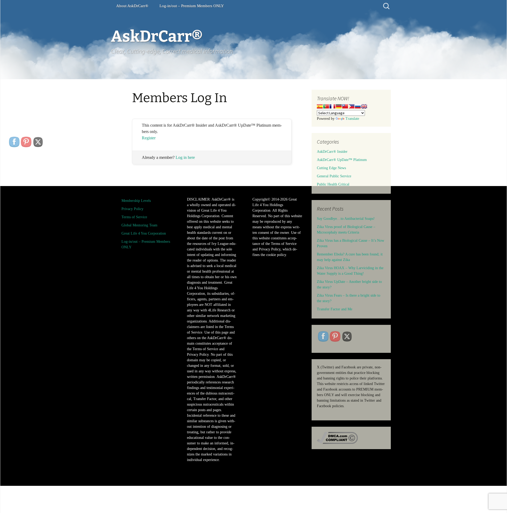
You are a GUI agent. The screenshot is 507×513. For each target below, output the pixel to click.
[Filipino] (351, 106)
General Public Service (334, 176)
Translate (352, 119)
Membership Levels (136, 201)
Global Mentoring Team (139, 225)
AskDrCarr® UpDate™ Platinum (342, 160)
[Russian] (358, 106)
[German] (339, 106)
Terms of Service (134, 217)
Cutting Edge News (331, 168)
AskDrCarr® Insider (332, 152)
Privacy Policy (132, 209)
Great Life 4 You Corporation (143, 233)
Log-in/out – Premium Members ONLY (191, 6)
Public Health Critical (333, 184)
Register (149, 138)
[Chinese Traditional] (345, 106)
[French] (332, 106)
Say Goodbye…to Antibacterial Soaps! (346, 219)
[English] (364, 106)
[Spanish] (320, 106)
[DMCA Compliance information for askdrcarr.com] (337, 438)
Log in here (185, 157)
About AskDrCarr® (132, 6)
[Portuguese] (326, 106)
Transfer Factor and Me (334, 309)
